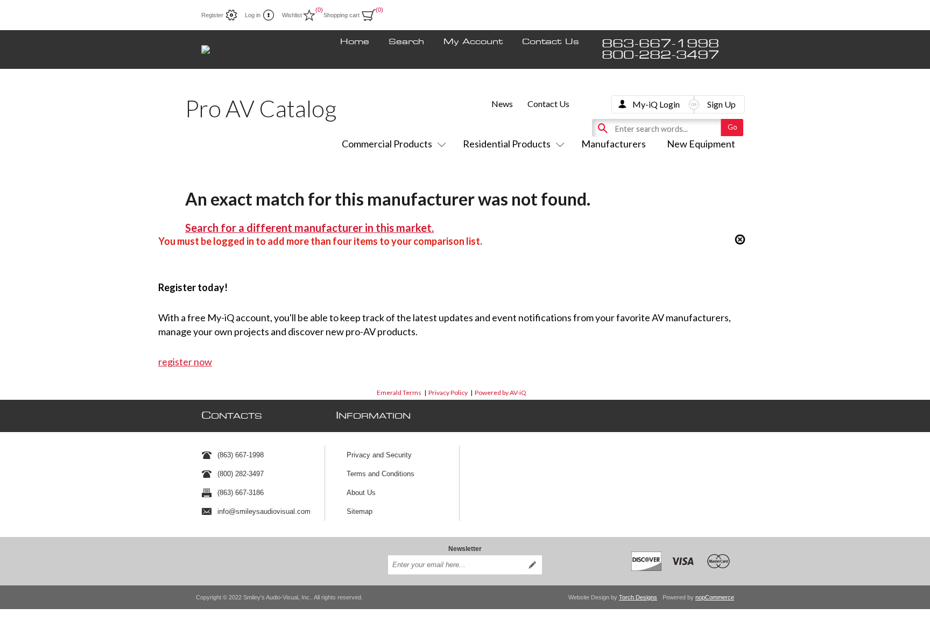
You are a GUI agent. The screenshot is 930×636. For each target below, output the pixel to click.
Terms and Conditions (380, 474)
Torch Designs (638, 597)
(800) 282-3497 (240, 474)
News (502, 103)
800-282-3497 (660, 55)
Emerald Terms (399, 392)
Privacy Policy (448, 392)
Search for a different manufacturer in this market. (309, 227)
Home (354, 42)
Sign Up (721, 104)
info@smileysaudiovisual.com (264, 511)
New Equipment (701, 144)
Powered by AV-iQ (500, 392)
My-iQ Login (656, 104)
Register (212, 15)
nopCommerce (714, 597)
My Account (473, 42)
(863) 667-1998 (240, 455)
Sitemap (359, 511)
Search (406, 42)
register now (185, 362)
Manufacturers (613, 144)
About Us (361, 493)
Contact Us (550, 42)
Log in (252, 15)
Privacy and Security (379, 455)
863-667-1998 (660, 44)
